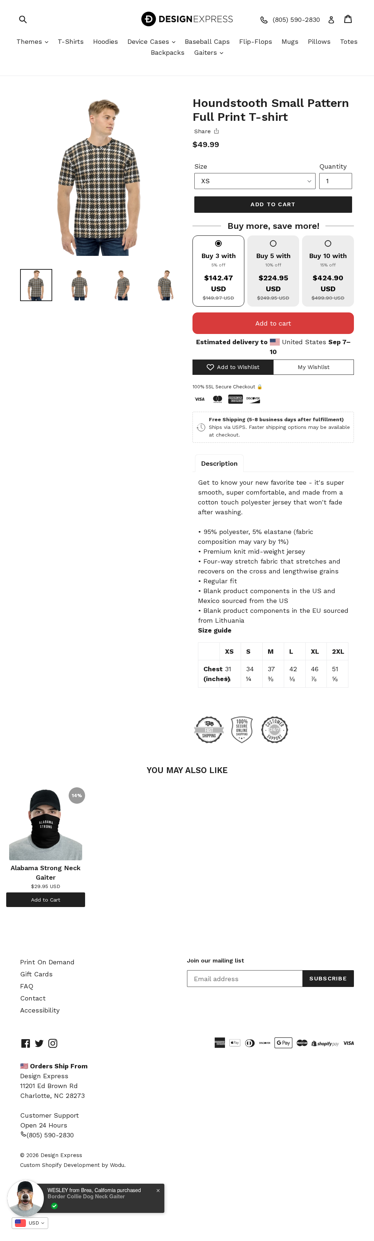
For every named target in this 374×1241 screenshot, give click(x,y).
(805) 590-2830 (50, 1135)
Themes (30, 41)
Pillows (319, 41)
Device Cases (149, 41)
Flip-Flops (255, 41)
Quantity (333, 166)
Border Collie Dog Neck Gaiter (86, 1196)
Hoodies (105, 41)
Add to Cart (45, 900)
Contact (33, 998)
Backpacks (167, 52)
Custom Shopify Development (60, 1165)
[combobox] (30, 1223)
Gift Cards (36, 974)
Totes (349, 41)
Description (219, 463)
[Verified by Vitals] (54, 1206)
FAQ (26, 986)
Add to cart (273, 323)
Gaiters (206, 52)
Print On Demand (47, 962)
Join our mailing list (215, 960)
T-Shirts (71, 41)
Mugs (290, 41)
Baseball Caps (207, 41)
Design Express (61, 1155)
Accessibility (40, 1010)
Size (200, 166)
